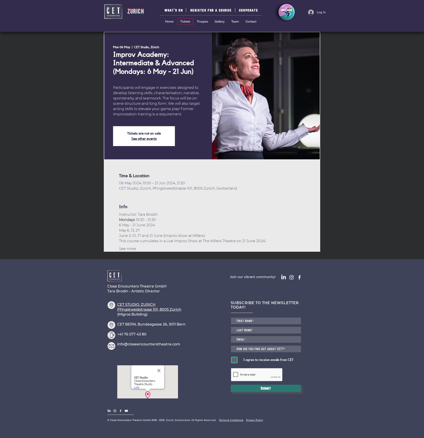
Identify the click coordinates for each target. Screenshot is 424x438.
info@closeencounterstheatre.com (148, 344)
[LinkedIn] (283, 277)
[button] (211, 10)
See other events (144, 139)
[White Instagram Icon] (291, 277)
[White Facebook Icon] (299, 277)
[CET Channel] (126, 411)
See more (127, 249)
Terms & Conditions (231, 420)
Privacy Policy (254, 420)
